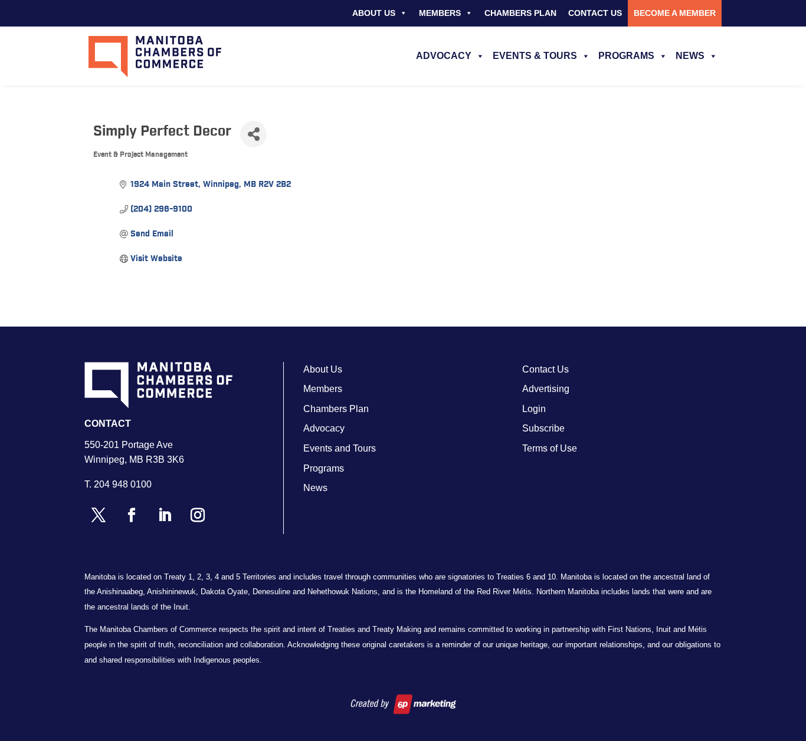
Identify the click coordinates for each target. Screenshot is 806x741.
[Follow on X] (98, 515)
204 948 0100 (123, 484)
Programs (626, 56)
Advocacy (443, 56)
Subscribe (543, 428)
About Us (373, 13)
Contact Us (595, 13)
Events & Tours (535, 56)
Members (440, 13)
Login (534, 409)
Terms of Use (549, 448)
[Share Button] (253, 134)
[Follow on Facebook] (131, 515)
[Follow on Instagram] (198, 515)
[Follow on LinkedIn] (164, 515)
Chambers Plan (520, 13)
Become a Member (675, 13)
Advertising (545, 389)
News (690, 56)
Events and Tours (339, 448)
